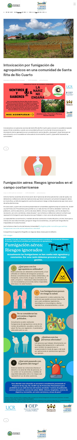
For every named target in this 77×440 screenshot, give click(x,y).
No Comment (21, 80)
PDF (5, 235)
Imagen (9, 235)
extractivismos (43, 80)
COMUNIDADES (32, 80)
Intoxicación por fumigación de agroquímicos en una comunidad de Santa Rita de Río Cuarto (38, 70)
